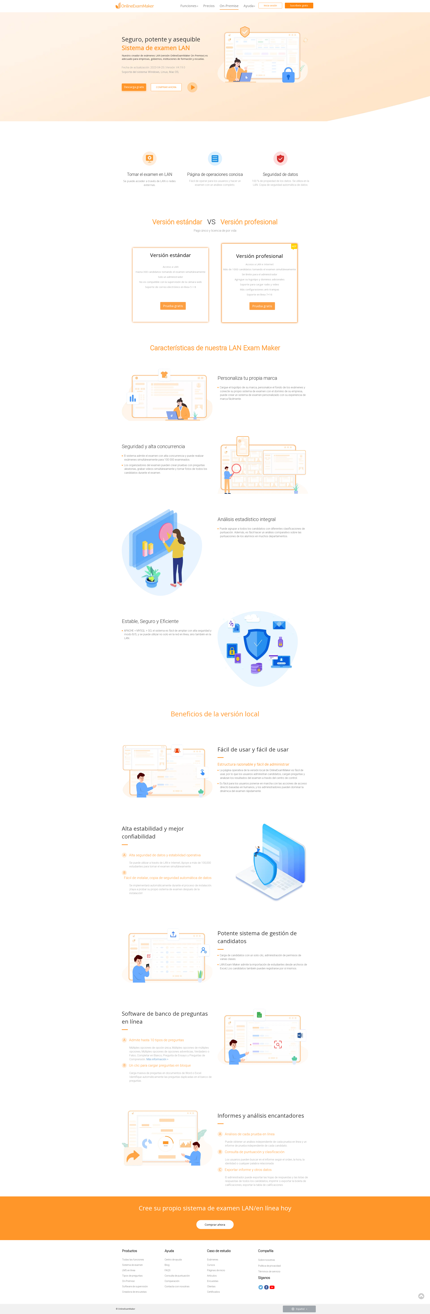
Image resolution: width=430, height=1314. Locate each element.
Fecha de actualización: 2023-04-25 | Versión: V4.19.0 (153, 67)
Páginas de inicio (216, 1270)
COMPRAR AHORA (166, 87)
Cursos (211, 1265)
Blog (167, 1265)
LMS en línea (128, 1270)
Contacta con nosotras (177, 1286)
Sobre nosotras (266, 1260)
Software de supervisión (135, 1286)
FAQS (167, 1270)
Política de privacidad (269, 1265)
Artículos (212, 1275)
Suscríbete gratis (299, 5)
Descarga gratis (134, 87)
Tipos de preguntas (132, 1275)
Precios (209, 6)
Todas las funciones (133, 1259)
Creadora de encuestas (134, 1291)
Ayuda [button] (248, 6)
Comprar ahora (215, 1224)
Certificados (213, 1291)
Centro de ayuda (173, 1259)
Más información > (157, 1059)
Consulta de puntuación (177, 1275)
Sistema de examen (132, 1265)
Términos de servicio (269, 1271)
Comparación (172, 1281)
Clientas (211, 1286)
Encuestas (212, 1281)
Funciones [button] (188, 6)
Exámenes (212, 1259)
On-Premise (229, 6)
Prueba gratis (262, 306)
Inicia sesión (270, 5)
